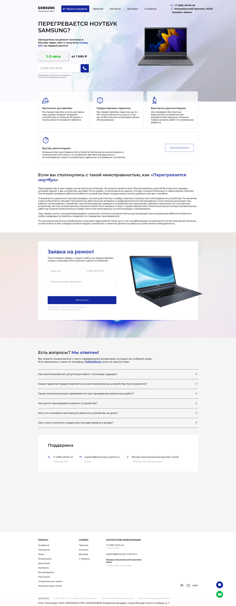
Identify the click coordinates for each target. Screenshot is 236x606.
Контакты (83, 550)
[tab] (118, 453)
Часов (41, 554)
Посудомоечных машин (50, 581)
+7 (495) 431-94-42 (115, 545)
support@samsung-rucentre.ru (121, 554)
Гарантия (83, 545)
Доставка (83, 554)
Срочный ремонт (179, 147)
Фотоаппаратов (46, 572)
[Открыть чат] (219, 584)
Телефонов (43, 545)
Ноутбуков (43, 568)
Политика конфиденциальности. (117, 598)
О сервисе (84, 559)
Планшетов (44, 550)
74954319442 (93, 361)
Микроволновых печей (50, 586)
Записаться (82, 300)
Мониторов (44, 563)
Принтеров (44, 577)
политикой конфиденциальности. (52, 77)
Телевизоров (44, 559)
